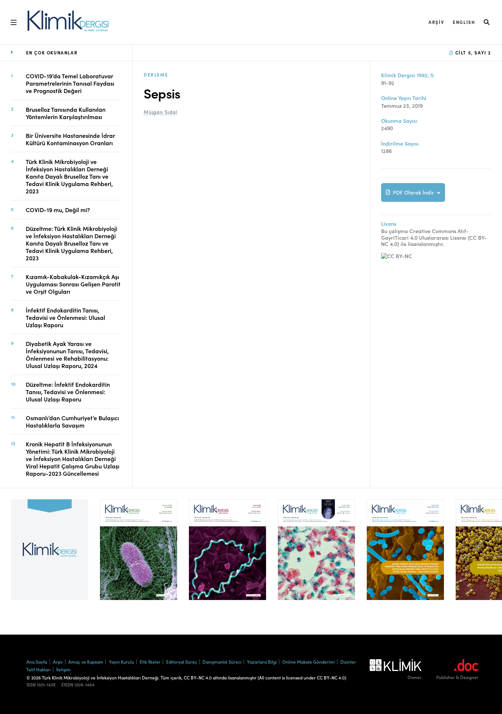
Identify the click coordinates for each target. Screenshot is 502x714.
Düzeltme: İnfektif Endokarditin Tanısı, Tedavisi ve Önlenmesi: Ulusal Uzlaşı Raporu (68, 391)
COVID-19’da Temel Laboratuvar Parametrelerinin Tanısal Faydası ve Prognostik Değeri (70, 83)
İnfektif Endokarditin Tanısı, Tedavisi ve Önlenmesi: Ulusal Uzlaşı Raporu (65, 317)
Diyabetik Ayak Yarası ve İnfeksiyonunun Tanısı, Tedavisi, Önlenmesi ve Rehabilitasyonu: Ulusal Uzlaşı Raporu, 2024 (67, 354)
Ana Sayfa (36, 661)
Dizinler (348, 661)
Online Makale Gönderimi (308, 661)
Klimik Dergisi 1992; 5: (408, 75)
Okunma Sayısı (399, 121)
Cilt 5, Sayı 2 (472, 52)
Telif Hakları (38, 669)
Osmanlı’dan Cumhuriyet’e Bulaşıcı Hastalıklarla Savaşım (72, 421)
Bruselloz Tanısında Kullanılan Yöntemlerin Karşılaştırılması (65, 113)
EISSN (67, 684)
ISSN (31, 684)
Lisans (389, 224)
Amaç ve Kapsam (85, 661)
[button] (487, 21)
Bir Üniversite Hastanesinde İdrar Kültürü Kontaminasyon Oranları (70, 139)
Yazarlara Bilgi (262, 661)
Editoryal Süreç (181, 661)
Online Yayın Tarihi (403, 98)
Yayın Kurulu (121, 661)
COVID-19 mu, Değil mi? (58, 210)
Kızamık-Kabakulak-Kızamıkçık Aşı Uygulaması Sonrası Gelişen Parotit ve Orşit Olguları (73, 283)
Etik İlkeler (150, 661)
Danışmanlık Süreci (221, 661)
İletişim (63, 669)
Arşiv (436, 22)
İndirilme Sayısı (400, 143)
